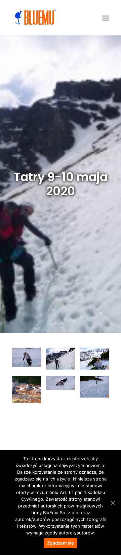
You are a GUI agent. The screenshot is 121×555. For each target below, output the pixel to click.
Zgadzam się (60, 543)
